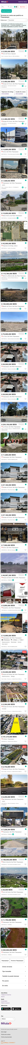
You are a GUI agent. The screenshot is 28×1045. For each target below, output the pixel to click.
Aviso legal (3, 1031)
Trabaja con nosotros (6, 994)
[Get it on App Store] (16, 1009)
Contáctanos (4, 1001)
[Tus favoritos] (16, 2)
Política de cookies (5, 1034)
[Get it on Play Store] (6, 1009)
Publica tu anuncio (5, 1003)
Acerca (2, 996)
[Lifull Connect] (8, 1043)
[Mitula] (4, 1)
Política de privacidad (6, 1037)
